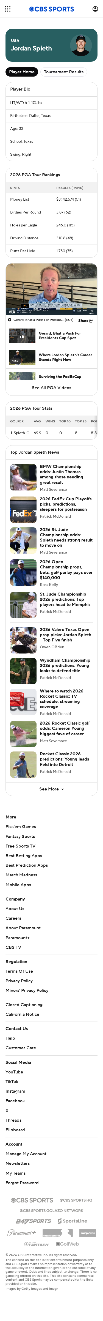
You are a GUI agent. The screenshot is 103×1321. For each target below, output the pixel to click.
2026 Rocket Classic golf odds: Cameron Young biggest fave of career (65, 728)
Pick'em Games (20, 826)
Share (83, 320)
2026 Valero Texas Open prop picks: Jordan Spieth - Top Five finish (65, 635)
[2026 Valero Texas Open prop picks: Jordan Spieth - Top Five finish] (23, 640)
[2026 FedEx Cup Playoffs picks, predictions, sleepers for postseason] (23, 510)
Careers (13, 918)
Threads (13, 1120)
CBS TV (13, 947)
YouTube (14, 1072)
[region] (51, 289)
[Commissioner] (58, 1231)
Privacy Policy (19, 981)
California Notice (22, 1014)
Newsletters (17, 1163)
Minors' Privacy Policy (26, 990)
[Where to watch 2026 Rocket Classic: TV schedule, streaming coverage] (23, 702)
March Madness (21, 875)
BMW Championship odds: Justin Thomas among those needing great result (61, 474)
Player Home (22, 72)
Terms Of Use (19, 971)
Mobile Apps (18, 885)
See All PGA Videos (51, 388)
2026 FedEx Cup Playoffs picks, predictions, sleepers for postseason (65, 504)
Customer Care (20, 1048)
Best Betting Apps (23, 856)
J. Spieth (17, 433)
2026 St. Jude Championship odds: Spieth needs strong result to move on (66, 537)
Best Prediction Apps (26, 865)
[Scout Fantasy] (36, 1244)
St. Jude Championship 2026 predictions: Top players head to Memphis (65, 599)
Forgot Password (22, 1183)
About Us (14, 908)
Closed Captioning (24, 1005)
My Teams (15, 1173)
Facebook (15, 1101)
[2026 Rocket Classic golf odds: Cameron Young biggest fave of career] (23, 734)
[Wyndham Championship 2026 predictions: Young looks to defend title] (23, 671)
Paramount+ (17, 938)
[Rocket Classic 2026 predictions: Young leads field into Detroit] (23, 764)
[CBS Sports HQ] (76, 1199)
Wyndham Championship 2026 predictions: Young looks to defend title (65, 666)
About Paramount (23, 928)
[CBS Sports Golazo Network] (51, 1210)
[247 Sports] (33, 1220)
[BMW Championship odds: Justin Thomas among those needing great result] (23, 477)
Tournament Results (63, 72)
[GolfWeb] (67, 1244)
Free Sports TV (20, 846)
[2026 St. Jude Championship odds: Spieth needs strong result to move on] (23, 540)
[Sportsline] (72, 1220)
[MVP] (87, 1231)
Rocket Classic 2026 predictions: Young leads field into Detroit (64, 759)
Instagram (15, 1091)
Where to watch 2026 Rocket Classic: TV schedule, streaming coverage (61, 699)
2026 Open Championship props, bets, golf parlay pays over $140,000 (66, 569)
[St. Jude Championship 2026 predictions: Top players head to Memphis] (23, 605)
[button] (7, 9)
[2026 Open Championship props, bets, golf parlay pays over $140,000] (23, 572)
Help (10, 1038)
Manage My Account (25, 1154)
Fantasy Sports (20, 836)
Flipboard (15, 1130)
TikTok (11, 1081)
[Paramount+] (21, 1231)
